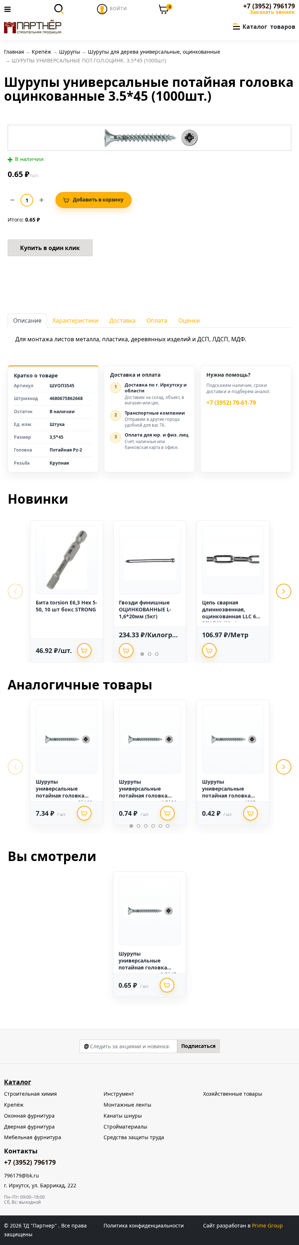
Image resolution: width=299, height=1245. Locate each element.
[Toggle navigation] (9, 9)
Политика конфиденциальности (144, 1225)
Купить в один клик (50, 248)
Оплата (157, 320)
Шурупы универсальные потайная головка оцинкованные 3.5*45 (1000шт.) (147, 967)
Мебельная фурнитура (32, 1137)
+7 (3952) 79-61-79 (231, 402)
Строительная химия (30, 1093)
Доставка (122, 320)
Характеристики (75, 320)
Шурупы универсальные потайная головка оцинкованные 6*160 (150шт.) (64, 795)
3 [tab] (157, 654)
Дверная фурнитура (29, 1126)
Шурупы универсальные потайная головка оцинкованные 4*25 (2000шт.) (229, 795)
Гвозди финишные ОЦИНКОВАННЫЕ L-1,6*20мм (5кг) (145, 609)
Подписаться (198, 1045)
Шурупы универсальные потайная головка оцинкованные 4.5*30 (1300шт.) (148, 795)
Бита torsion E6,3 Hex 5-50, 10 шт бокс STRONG (66, 606)
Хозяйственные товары (232, 1093)
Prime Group (267, 1225)
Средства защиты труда (134, 1137)
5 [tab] (160, 826)
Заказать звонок (272, 12)
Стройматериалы (125, 1126)
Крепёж (14, 1104)
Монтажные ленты (127, 1104)
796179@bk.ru (21, 1176)
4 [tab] (153, 826)
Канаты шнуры (123, 1115)
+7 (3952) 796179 (269, 6)
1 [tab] (142, 654)
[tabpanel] (66, 591)
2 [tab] (149, 654)
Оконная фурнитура (29, 1115)
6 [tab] (168, 826)
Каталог (17, 1081)
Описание (27, 320)
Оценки (189, 320)
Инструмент (119, 1093)
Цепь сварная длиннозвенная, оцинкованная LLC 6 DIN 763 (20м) (229, 613)
